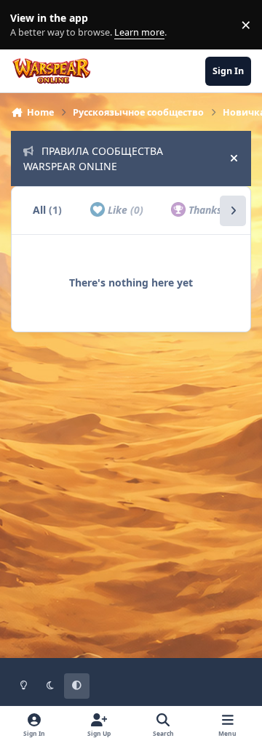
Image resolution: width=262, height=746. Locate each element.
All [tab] (47, 210)
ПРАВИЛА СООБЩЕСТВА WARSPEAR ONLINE (93, 158)
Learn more (28, 25)
